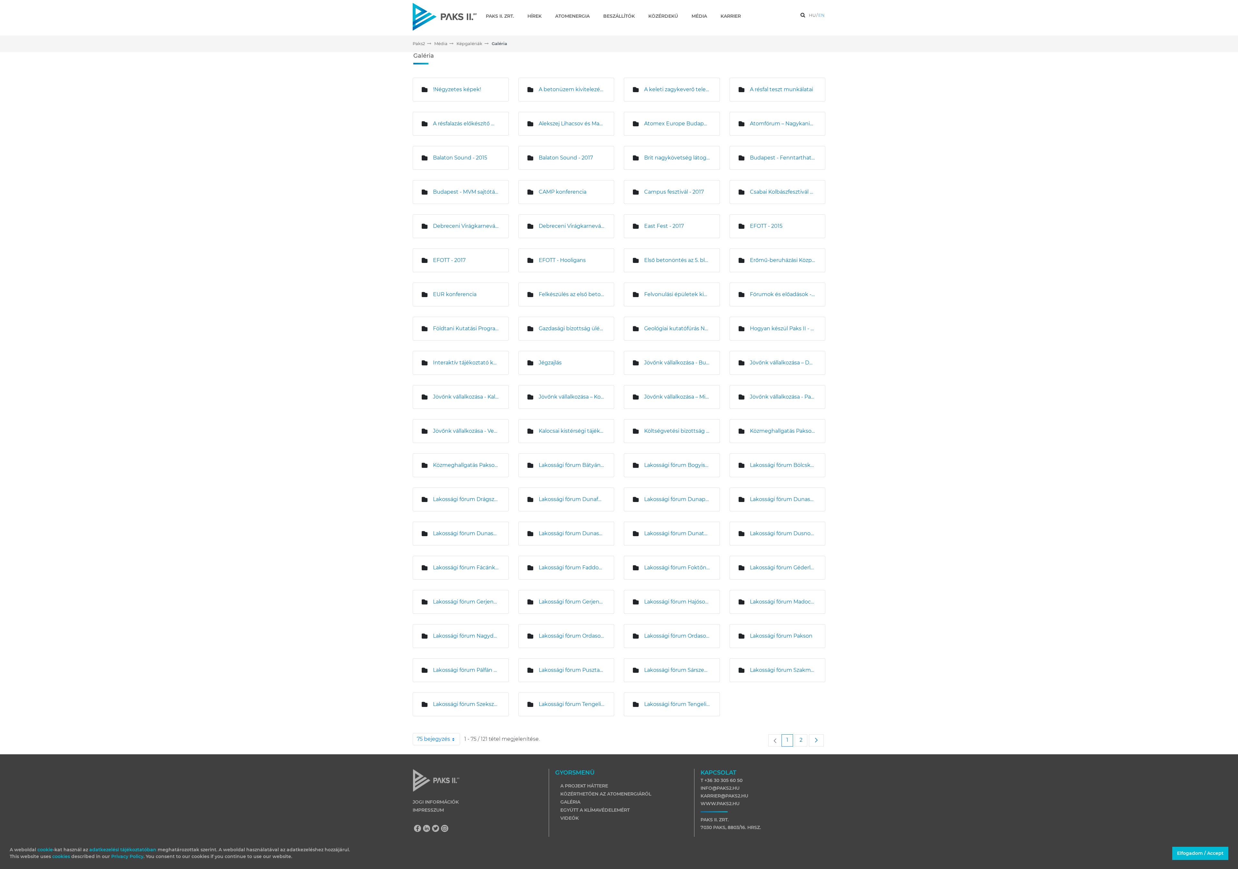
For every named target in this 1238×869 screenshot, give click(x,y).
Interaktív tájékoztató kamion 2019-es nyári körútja (466, 363)
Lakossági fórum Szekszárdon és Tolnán (466, 704)
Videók (569, 818)
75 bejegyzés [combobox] (433, 739)
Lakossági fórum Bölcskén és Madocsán (783, 465)
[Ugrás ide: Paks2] (445, 17)
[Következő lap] (816, 740)
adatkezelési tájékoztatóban (122, 850)
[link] (775, 740)
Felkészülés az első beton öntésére (571, 294)
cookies (61, 856)
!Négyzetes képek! (457, 89)
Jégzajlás (550, 363)
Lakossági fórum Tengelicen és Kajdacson (677, 704)
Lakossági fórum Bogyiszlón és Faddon (677, 465)
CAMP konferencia (562, 192)
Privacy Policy (127, 856)
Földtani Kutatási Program (466, 328)
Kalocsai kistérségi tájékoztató (571, 431)
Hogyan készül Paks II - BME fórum (783, 328)
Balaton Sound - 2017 (566, 158)
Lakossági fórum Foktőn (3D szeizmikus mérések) (677, 568)
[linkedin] (428, 829)
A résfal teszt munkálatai (781, 89)
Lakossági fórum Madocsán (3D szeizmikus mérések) (783, 602)
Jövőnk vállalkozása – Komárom (571, 397)
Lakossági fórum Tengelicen (571, 704)
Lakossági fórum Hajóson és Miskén (677, 602)
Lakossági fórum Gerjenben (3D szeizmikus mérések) (466, 602)
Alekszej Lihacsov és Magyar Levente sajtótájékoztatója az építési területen (571, 124)
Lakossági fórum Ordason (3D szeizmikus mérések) (571, 636)
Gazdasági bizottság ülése (571, 328)
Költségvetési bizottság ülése (677, 431)
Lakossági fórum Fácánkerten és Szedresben (466, 568)
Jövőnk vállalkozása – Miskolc (677, 397)
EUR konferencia (455, 294)
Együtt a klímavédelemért (595, 810)
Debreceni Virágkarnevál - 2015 (466, 226)
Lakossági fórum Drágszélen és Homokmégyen (466, 499)
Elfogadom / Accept (1200, 853)
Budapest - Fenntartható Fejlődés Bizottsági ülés (783, 158)
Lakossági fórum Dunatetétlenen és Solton (677, 533)
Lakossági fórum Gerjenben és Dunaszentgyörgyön (571, 602)
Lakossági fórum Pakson (781, 636)
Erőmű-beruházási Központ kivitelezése (783, 260)
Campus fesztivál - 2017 (674, 192)
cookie (45, 850)
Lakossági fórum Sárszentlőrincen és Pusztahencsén (677, 670)
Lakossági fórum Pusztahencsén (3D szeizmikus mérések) (571, 670)
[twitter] (437, 829)
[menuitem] (502, 16)
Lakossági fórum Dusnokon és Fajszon (783, 533)
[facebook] (419, 829)
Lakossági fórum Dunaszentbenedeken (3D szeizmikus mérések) (783, 499)
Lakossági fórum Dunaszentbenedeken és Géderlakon (466, 533)
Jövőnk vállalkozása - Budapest (677, 363)
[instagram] (445, 829)
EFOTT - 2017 (449, 260)
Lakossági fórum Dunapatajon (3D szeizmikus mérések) (677, 499)
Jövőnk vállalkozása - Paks (783, 397)
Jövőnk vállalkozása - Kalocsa (466, 397)
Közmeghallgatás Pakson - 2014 (783, 431)
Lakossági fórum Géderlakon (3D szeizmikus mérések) (783, 568)
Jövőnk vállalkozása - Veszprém (466, 431)
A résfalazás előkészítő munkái (466, 124)
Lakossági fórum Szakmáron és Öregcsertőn (783, 670)
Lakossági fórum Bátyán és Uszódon (571, 465)
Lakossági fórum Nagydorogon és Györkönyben (466, 636)
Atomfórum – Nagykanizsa (783, 124)
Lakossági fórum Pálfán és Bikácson (466, 670)
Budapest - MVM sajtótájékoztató (466, 192)
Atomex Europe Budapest (677, 124)
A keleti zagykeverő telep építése (677, 89)
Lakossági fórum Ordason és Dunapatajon (677, 636)
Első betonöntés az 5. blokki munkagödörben (677, 260)
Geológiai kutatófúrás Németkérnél (677, 328)
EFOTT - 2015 (766, 226)
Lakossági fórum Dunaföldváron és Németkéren (571, 499)
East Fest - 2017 (664, 226)
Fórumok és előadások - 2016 (783, 294)
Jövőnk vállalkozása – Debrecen (783, 363)
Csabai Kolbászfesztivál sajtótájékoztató (783, 192)
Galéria (570, 802)
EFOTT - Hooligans (562, 260)
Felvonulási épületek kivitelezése (677, 294)
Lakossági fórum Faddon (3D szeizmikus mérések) (571, 568)
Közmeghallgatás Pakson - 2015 (466, 465)
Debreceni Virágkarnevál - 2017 (571, 226)
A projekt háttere (584, 786)
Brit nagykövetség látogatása (677, 158)
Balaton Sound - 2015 (460, 158)
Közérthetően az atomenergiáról (605, 794)
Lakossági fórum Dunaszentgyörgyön (571, 533)
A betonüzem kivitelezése (571, 89)
